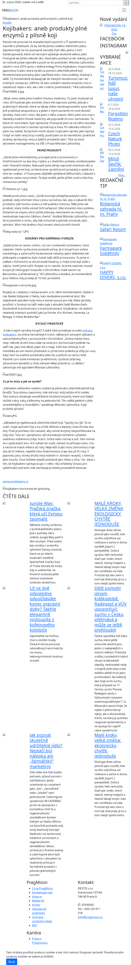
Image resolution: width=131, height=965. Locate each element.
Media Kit (38, 901)
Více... (122, 175)
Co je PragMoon (42, 888)
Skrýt (11, 962)
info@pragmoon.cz (90, 917)
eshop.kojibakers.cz (15, 481)
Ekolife (7, 23)
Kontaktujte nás (42, 892)
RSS (34, 925)
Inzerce (37, 896)
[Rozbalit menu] (124, 10)
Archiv (36, 905)
